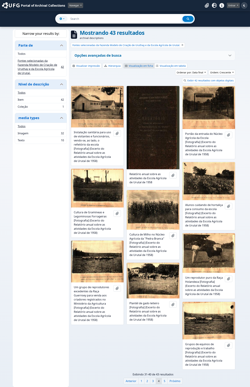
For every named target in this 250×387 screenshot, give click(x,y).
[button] (207, 5)
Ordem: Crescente (221, 72)
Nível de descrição (33, 84)
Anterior (131, 381)
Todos (22, 54)
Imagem (41, 134)
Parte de (25, 45)
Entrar (232, 5)
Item (41, 100)
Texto (41, 141)
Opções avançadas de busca (97, 55)
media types (28, 118)
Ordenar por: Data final (190, 72)
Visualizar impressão (88, 65)
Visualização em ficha (140, 65)
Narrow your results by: (40, 33)
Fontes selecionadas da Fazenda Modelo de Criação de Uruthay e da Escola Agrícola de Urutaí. (41, 67)
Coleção (41, 107)
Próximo (175, 381)
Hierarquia (114, 65)
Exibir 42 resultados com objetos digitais (210, 80)
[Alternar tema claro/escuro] (244, 5)
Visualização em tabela (172, 65)
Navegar (74, 5)
